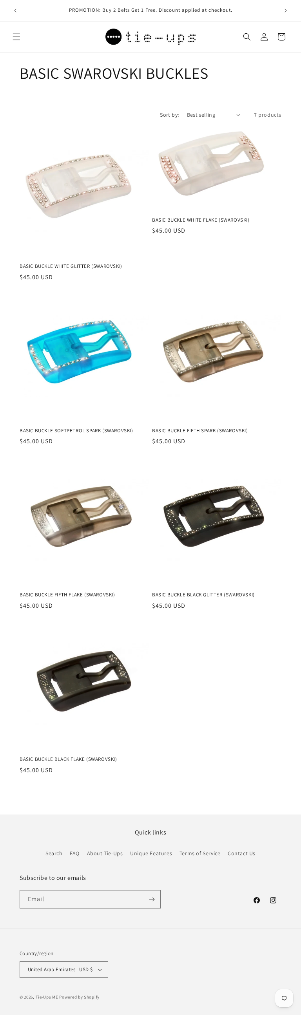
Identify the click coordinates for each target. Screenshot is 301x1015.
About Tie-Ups (105, 853)
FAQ (75, 853)
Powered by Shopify (79, 997)
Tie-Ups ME (47, 997)
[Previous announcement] (15, 10)
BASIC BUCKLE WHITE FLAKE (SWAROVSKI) (201, 220)
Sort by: (169, 114)
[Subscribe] (151, 899)
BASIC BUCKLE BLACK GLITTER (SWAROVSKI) (203, 595)
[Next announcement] (285, 10)
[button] (16, 36)
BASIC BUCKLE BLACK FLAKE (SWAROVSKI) (68, 759)
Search (54, 853)
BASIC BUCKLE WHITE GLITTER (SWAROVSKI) (71, 266)
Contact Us (242, 853)
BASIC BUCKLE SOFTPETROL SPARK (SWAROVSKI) (76, 431)
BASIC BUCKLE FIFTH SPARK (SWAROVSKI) (200, 431)
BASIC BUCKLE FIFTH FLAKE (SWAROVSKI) (67, 595)
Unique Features (151, 853)
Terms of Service (200, 853)
